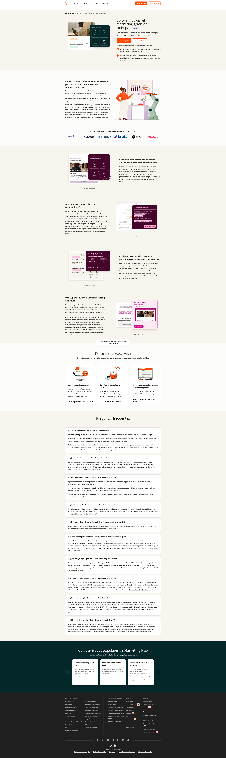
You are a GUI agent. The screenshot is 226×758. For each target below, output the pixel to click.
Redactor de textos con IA (91, 710)
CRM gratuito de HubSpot (71, 707)
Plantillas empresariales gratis (116, 713)
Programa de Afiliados (150, 732)
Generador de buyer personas (115, 710)
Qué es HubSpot (69, 701)
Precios (96, 3)
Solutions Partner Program (150, 721)
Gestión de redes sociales (71, 730)
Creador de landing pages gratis (84, 664)
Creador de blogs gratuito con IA (73, 722)
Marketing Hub (69, 13)
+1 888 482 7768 (113, 344)
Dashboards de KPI (90, 722)
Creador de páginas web (91, 707)
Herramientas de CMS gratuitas (93, 713)
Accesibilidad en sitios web (127, 752)
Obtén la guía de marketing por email (80, 402)
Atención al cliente (148, 701)
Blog (127, 716)
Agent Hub (68, 713)
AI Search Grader (112, 701)
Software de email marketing (92, 704)
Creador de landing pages (91, 716)
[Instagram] (103, 740)
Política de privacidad (99, 752)
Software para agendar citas (92, 724)
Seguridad (112, 752)
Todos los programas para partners (149, 717)
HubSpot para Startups (149, 729)
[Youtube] (108, 740)
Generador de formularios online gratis (73, 726)
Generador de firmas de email (115, 707)
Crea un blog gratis (70, 716)
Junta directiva (129, 710)
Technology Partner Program (150, 725)
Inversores (130, 713)
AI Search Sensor (112, 704)
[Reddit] (123, 740)
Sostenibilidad (131, 719)
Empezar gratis (141, 3)
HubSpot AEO (68, 704)
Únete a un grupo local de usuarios (149, 706)
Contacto (128, 722)
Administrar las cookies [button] (145, 752)
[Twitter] (113, 740)
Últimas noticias (130, 727)
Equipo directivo (130, 707)
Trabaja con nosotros (132, 704)
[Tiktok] (128, 740)
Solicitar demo (154, 3)
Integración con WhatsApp (92, 719)
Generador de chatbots (71, 719)
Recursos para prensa (131, 724)
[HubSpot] (66, 3)
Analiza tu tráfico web (90, 701)
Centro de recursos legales (82, 752)
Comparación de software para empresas (116, 717)
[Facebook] (97, 740)
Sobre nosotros (129, 701)
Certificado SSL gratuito (91, 727)
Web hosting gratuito (70, 710)
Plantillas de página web (114, 721)
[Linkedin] (118, 740)
